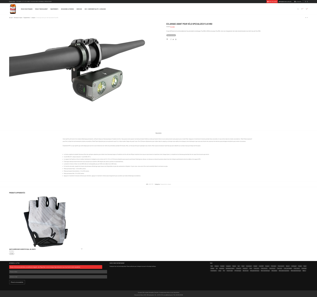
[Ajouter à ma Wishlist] (167, 39)
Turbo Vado (304, 268)
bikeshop (216, 266)
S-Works (212, 268)
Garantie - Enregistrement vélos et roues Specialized (167, 292)
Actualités (151, 292)
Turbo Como (256, 268)
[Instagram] (307, 1)
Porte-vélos (273, 266)
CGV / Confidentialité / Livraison (95, 9)
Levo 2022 (261, 266)
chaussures (228, 266)
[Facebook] (305, 1)
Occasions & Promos (67, 9)
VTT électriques (238, 270)
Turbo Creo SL (272, 268)
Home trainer (249, 266)
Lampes (33, 17)
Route (305, 266)
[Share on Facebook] (170, 39)
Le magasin (298, 1)
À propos (140, 292)
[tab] (158, 133)
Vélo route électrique (265, 270)
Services (79, 9)
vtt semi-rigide (230, 270)
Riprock (287, 266)
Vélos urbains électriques (296, 270)
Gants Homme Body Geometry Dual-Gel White (22, 249)
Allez (212, 266)
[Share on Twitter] (173, 39)
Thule (251, 268)
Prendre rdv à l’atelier (285, 1)
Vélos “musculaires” (41, 9)
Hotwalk (255, 266)
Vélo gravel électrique (254, 270)
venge (220, 270)
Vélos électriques (27, 9)
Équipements (54, 9)
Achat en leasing (272, 1)
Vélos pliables (274, 270)
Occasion (267, 266)
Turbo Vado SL (213, 270)
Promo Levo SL (281, 266)
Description (158, 133)
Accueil (11, 17)
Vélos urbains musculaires (284, 270)
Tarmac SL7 (245, 268)
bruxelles (222, 266)
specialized (222, 268)
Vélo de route (245, 270)
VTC (224, 270)
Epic (239, 266)
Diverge (234, 266)
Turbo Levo (279, 268)
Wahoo (304, 270)
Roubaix (300, 266)
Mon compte (145, 292)
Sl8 (216, 268)
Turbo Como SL (264, 268)
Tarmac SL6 (238, 268)
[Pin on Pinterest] (176, 39)
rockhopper (293, 266)
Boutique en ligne (18, 17)
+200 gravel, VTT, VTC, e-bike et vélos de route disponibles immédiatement (34, 1)
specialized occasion (230, 268)
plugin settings (152, 266)
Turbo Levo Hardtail (288, 268)
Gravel (243, 266)
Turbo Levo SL (297, 268)
